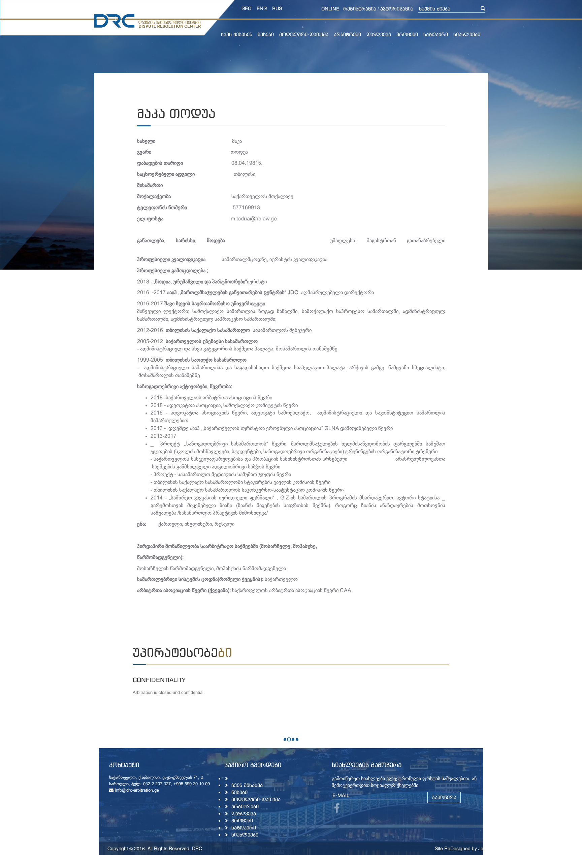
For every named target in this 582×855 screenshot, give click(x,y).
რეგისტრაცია (359, 8)
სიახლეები (466, 34)
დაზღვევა (378, 34)
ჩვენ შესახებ (236, 34)
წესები (266, 34)
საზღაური (435, 34)
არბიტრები (347, 34)
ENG (262, 8)
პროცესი (407, 34)
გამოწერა (444, 797)
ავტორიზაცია (396, 8)
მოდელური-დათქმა (303, 34)
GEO (246, 8)
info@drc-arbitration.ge (136, 791)
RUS (277, 8)
